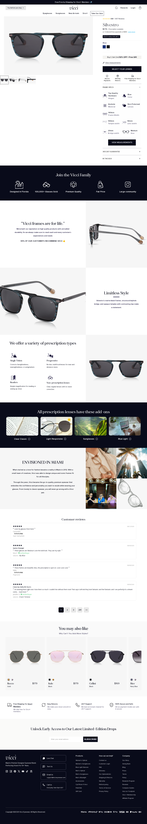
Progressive (16, 575)
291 (80, 610)
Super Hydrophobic (18, 536)
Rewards (124, 8)
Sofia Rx (15, 556)
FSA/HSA (79, 788)
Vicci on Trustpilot (128, 791)
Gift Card (79, 791)
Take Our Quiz (97, 13)
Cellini (92, 683)
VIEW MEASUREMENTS (122, 142)
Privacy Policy (103, 791)
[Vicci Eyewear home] (73, 8)
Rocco (10, 683)
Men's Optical (80, 770)
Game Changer (18, 548)
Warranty (102, 781)
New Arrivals (74, 13)
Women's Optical (81, 760)
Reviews (125, 784)
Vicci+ (85, 13)
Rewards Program (128, 781)
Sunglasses (60, 13)
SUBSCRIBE (90, 739)
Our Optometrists (105, 774)
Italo (50, 683)
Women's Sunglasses (83, 764)
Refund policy (103, 784)
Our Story (125, 760)
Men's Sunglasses (82, 774)
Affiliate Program (128, 798)
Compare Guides (128, 788)
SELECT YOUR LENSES (122, 69)
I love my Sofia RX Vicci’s (22, 587)
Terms (124, 774)
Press (124, 770)
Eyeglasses (47, 13)
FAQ (100, 767)
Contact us (102, 760)
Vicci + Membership (129, 795)
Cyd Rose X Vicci (81, 784)
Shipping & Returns (105, 777)
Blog (123, 767)
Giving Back (126, 764)
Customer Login (104, 764)
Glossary (102, 770)
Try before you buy (14, 8)
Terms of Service (105, 788)
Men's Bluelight (81, 777)
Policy (124, 777)
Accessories (80, 781)
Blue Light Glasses (82, 767)
